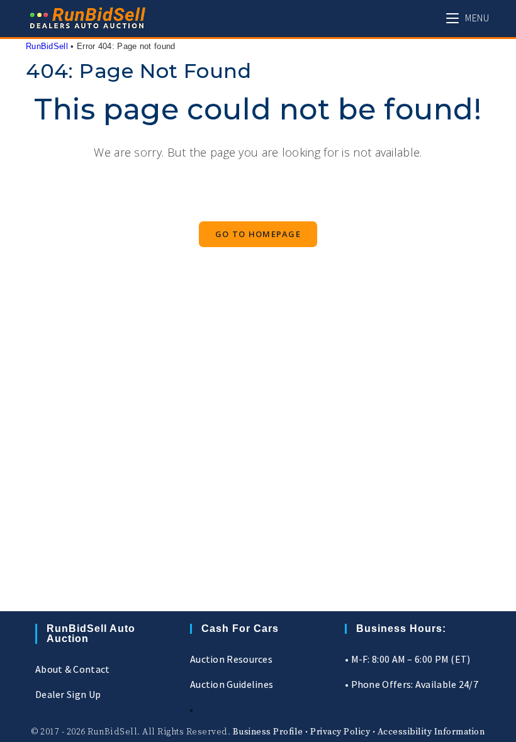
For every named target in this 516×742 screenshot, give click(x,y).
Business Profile (268, 732)
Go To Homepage (258, 234)
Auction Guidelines (231, 684)
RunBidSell (47, 46)
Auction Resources (231, 659)
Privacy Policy (340, 732)
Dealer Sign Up (68, 694)
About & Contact (72, 669)
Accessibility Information (431, 732)
